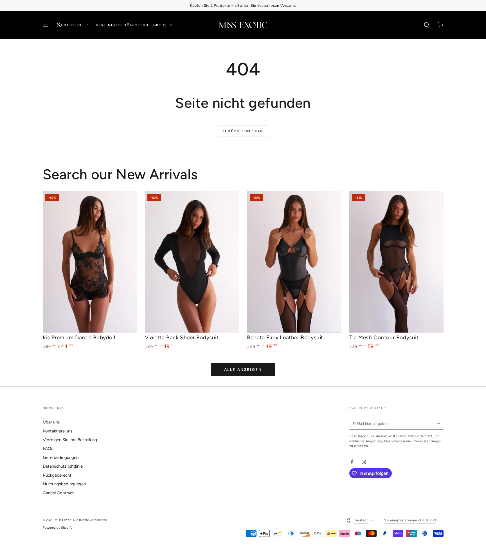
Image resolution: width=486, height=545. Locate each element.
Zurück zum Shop (243, 131)
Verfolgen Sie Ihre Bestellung (70, 439)
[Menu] (45, 25)
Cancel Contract (58, 492)
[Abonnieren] (440, 423)
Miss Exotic (63, 520)
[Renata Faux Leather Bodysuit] (294, 262)
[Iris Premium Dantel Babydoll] (90, 262)
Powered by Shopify (57, 528)
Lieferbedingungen (60, 457)
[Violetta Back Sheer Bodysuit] (192, 262)
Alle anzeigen (243, 369)
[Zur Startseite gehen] (243, 25)
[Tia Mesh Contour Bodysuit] (396, 262)
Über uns (51, 422)
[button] (426, 25)
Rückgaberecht (57, 475)
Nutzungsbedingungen (64, 483)
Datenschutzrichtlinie (63, 466)
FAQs (48, 448)
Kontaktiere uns (57, 431)
